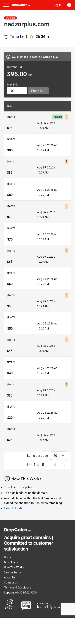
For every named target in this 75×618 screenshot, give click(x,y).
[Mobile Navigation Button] (6, 5)
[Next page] (64, 464)
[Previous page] (55, 464)
